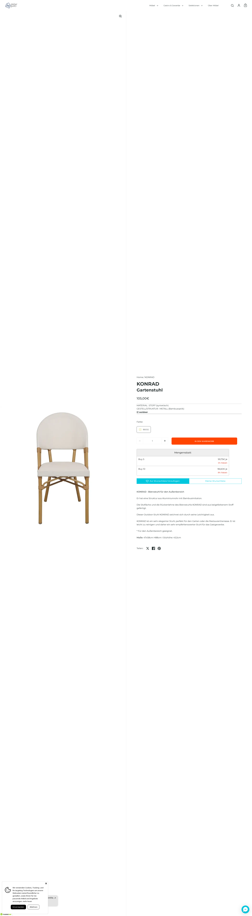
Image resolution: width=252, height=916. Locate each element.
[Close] (46, 883)
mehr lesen (27, 901)
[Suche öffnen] (232, 5)
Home (140, 377)
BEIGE (146, 429)
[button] (165, 441)
